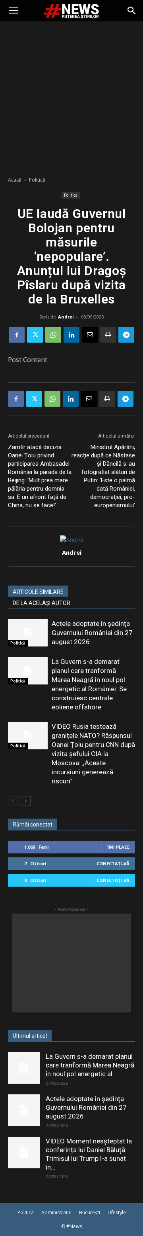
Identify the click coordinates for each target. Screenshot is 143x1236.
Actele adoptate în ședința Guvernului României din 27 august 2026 (92, 633)
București (89, 1212)
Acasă (14, 179)
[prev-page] (13, 801)
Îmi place (118, 847)
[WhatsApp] (53, 335)
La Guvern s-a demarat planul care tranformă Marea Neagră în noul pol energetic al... (90, 1065)
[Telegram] (126, 335)
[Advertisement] (71, 96)
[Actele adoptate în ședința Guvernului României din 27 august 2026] (28, 632)
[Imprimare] (108, 335)
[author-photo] (71, 539)
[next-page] (26, 801)
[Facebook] (17, 335)
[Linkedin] (71, 335)
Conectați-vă (113, 863)
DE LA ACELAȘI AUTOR (41, 603)
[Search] (132, 10)
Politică (37, 179)
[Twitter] (35, 335)
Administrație (56, 1212)
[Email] (90, 335)
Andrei (66, 317)
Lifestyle (117, 1212)
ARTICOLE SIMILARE (38, 592)
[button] (13, 10)
